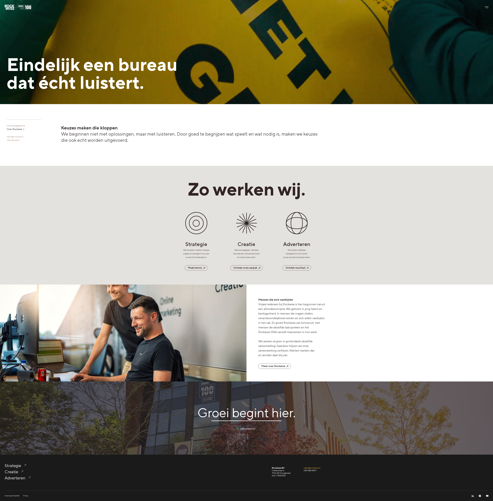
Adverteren (15, 478)
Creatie (11, 471)
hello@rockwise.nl (15, 136)
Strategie (13, 465)
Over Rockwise (15, 129)
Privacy (25, 496)
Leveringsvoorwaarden (12, 496)
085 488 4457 (13, 140)
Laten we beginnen (248, 428)
